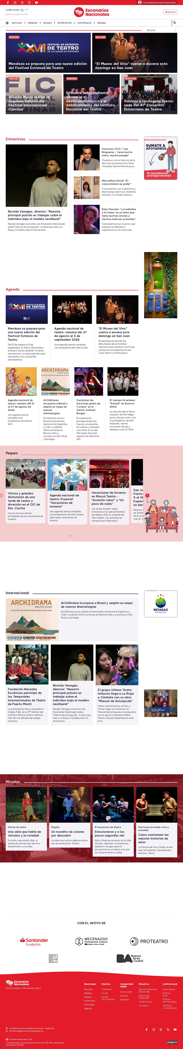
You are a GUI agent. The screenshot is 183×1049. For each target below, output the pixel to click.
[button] (147, 496)
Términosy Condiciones (170, 1006)
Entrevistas (65, 23)
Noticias (17, 23)
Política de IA (166, 994)
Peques (47, 23)
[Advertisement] (93, 126)
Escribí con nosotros (108, 998)
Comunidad (126, 992)
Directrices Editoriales (144, 996)
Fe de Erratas (145, 1001)
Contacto (144, 1005)
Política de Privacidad (169, 1000)
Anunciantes (169, 989)
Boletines (124, 999)
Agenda (101, 23)
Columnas (107, 989)
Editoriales (84, 23)
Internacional (17, 593)
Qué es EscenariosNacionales (148, 990)
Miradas (32, 23)
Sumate (124, 995)
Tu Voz (105, 993)
